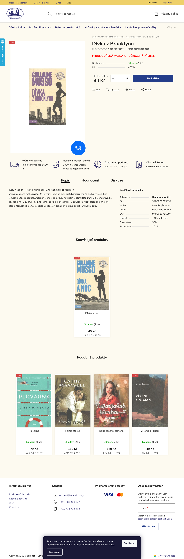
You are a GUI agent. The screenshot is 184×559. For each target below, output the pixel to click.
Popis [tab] (65, 180)
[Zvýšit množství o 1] (127, 78)
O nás (58, 2)
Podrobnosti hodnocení (138, 48)
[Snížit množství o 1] (113, 78)
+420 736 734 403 (69, 508)
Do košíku (153, 78)
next (172, 416)
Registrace (167, 2)
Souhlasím (129, 543)
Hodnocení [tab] (90, 180)
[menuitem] (16, 27)
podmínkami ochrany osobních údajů (155, 518)
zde (112, 544)
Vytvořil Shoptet (166, 555)
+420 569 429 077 (69, 502)
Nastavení (54, 552)
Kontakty (14, 507)
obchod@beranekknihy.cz (72, 495)
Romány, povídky (161, 197)
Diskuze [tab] (116, 180)
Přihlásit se (148, 526)
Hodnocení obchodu (18, 2)
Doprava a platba (41, 2)
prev (11, 416)
